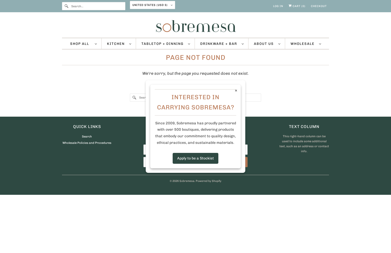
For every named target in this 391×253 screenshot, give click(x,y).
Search (87, 136)
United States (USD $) (150, 5)
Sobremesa (186, 181)
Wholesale (304, 44)
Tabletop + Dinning (163, 44)
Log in (278, 6)
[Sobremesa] (195, 26)
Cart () (298, 6)
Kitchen (117, 44)
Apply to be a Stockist (195, 158)
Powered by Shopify (208, 181)
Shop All (81, 44)
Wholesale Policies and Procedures (86, 143)
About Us (265, 44)
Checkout (319, 6)
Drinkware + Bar (219, 44)
